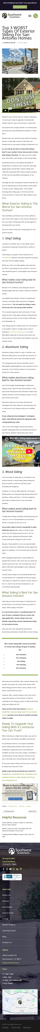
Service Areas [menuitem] (7, 913)
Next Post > (33, 811)
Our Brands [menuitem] (7, 907)
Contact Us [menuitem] (7, 942)
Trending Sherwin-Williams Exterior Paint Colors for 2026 (18, 835)
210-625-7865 (9, 864)
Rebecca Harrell (9, 43)
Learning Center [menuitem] (9, 930)
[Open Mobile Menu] (30, 15)
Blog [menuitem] (4, 936)
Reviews (22, 806)
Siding (29, 806)
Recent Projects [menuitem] (8, 924)
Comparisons (12, 806)
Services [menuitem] (5, 901)
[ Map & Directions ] (10, 963)
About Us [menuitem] (6, 895)
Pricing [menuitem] (5, 919)
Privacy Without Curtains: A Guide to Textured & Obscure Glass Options (17, 824)
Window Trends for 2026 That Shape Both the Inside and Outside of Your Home (16, 830)
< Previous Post (8, 811)
